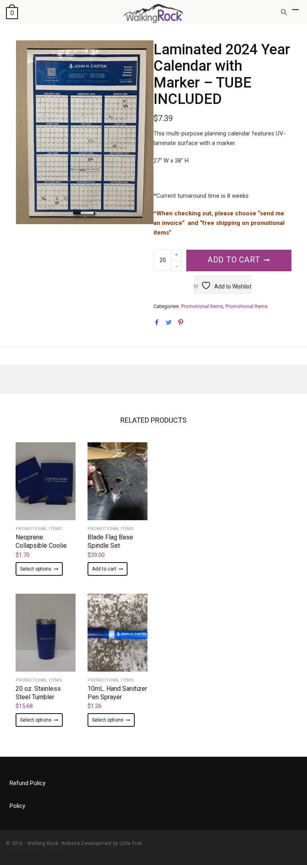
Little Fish (131, 843)
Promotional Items (202, 306)
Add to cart (233, 259)
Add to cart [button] (104, 569)
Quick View (45, 493)
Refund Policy (28, 783)
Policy (17, 805)
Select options (36, 569)
